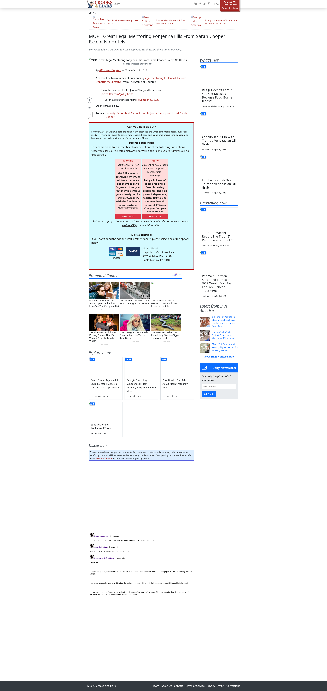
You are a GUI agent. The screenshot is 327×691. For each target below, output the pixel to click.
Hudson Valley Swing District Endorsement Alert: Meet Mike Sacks (223, 335)
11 (91, 359)
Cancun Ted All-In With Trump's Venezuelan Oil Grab (219, 140)
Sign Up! (209, 393)
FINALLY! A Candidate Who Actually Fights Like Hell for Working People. (225, 347)
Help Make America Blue (219, 356)
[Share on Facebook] (89, 100)
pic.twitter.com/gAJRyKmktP (117, 94)
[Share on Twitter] (89, 107)
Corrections (233, 686)
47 (202, 253)
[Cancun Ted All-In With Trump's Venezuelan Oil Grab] (219, 122)
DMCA (220, 686)
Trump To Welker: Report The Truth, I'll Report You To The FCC (218, 236)
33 (202, 209)
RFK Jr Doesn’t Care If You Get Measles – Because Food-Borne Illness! (217, 95)
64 (202, 157)
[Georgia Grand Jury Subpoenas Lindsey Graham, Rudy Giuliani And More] (141, 366)
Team (156, 686)
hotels (145, 113)
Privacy (211, 686)
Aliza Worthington (110, 70)
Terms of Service (104, 458)
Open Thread (171, 113)
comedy (110, 113)
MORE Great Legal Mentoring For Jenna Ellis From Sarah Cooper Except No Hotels (157, 39)
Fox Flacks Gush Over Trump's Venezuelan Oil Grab (219, 184)
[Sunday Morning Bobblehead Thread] (105, 411)
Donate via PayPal (133, 251)
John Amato (207, 245)
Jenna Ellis (156, 113)
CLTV (117, 3)
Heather (205, 149)
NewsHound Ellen (210, 106)
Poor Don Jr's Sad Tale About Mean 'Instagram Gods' (175, 384)
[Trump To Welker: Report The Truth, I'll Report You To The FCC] (219, 218)
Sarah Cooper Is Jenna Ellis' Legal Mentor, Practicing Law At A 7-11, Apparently (105, 384)
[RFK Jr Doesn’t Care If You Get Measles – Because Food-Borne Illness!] (219, 75)
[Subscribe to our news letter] (213, 4)
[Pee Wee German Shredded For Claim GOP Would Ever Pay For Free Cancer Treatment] (219, 261)
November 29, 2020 (147, 99)
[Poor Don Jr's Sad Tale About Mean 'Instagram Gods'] (177, 366)
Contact (178, 686)
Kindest (116, 258)
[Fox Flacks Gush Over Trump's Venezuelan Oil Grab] (219, 165)
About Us (166, 686)
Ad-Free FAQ (129, 225)
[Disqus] (141, 563)
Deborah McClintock (128, 113)
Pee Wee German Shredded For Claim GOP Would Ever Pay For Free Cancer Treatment (216, 283)
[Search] (217, 4)
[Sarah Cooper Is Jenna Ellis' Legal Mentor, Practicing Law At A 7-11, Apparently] (105, 366)
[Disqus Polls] (141, 496)
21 (89, 114)
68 (163, 359)
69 (202, 67)
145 (127, 359)
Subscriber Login (230, 8)
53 (202, 114)
